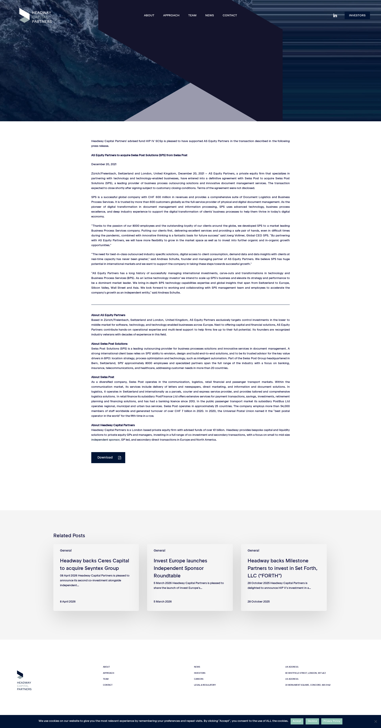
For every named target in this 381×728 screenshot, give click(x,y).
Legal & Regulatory (205, 685)
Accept (297, 721)
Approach (108, 673)
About (106, 667)
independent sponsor (105, 439)
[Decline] (375, 721)
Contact (107, 685)
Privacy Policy (331, 721)
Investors (199, 673)
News (197, 667)
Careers (199, 679)
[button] (108, 457)
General (190, 92)
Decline (312, 721)
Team (105, 679)
